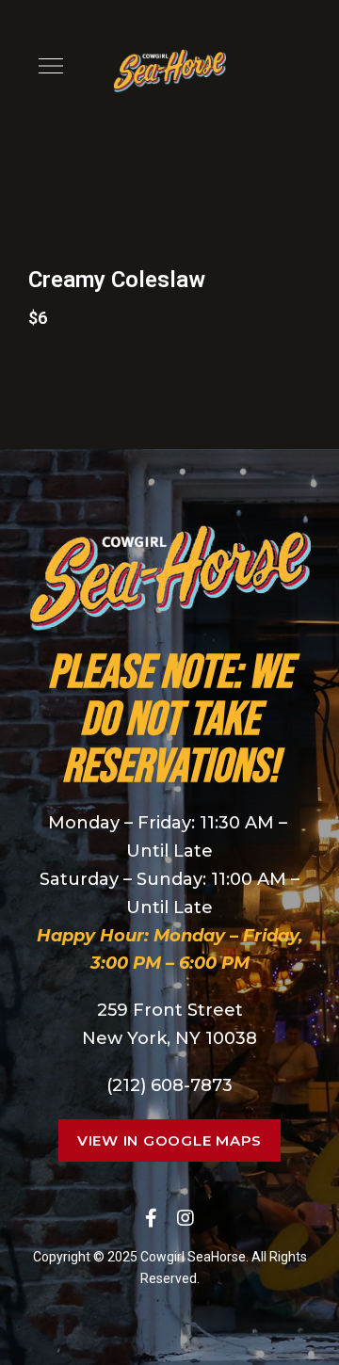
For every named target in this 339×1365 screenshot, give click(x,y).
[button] (169, 1140)
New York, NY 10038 (169, 1038)
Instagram (185, 1218)
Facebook (151, 1218)
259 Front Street (170, 1010)
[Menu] (46, 66)
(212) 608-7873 (169, 1085)
